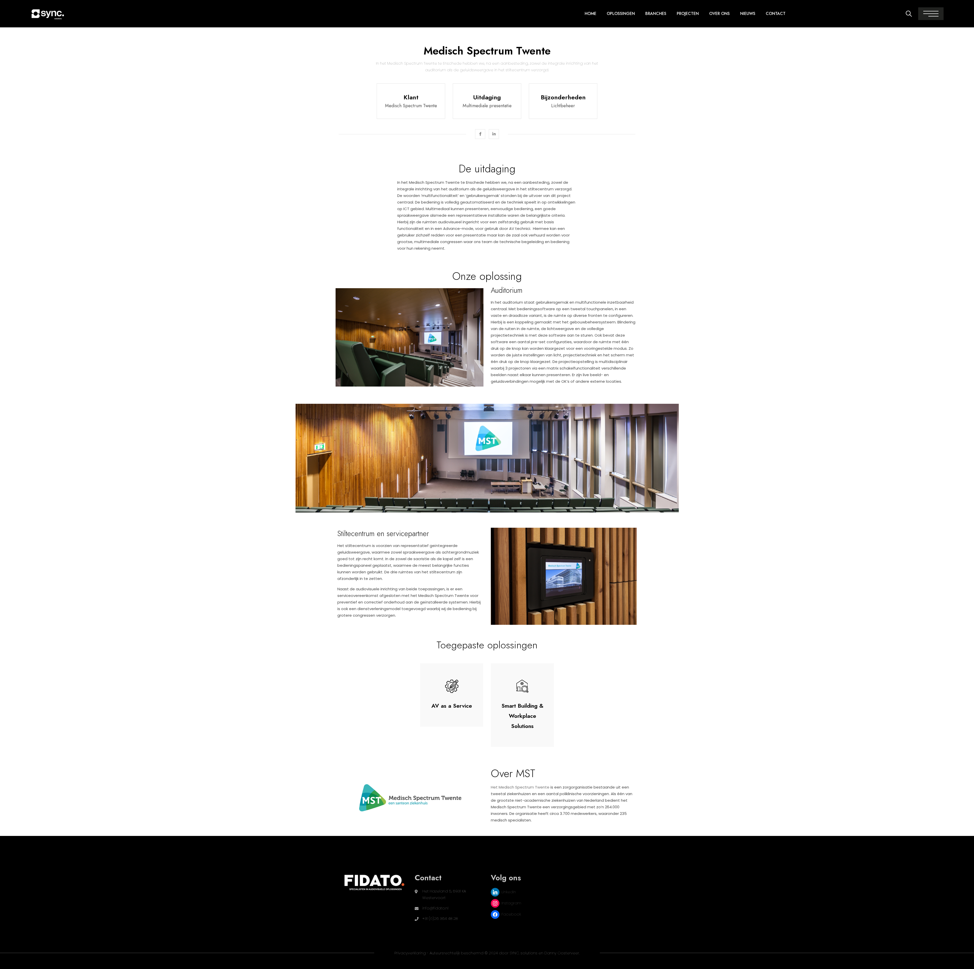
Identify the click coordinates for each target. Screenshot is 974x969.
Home (590, 13)
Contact (776, 13)
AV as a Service (451, 706)
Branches (655, 13)
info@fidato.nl (435, 908)
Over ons (719, 13)
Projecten (688, 13)
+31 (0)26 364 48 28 (440, 918)
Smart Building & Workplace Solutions (522, 716)
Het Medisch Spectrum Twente (520, 787)
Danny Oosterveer (561, 953)
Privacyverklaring (410, 953)
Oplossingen (621, 13)
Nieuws (747, 13)
